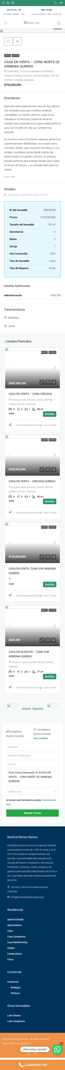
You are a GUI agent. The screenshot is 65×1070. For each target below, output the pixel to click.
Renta (44, 610)
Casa (10, 931)
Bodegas (15, 987)
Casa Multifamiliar (17, 942)
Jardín (11, 326)
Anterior (26, 708)
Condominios (14, 953)
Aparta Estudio (15, 919)
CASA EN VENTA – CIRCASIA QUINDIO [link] (32, 481)
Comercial (13, 981)
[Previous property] (12, 709)
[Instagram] (36, 1053)
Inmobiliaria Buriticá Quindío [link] (29, 425)
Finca (10, 959)
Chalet (11, 948)
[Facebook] (29, 1053)
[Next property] (52, 709)
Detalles (49, 414)
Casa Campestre (16, 936)
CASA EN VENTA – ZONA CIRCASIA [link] (30, 394)
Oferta (15, 55)
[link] (32, 367)
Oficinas (15, 993)
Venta (7, 55)
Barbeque (13, 317)
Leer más (9, 176)
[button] (8, 41)
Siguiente (37, 708)
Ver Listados (40, 738)
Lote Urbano (14, 1015)
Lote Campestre (16, 1021)
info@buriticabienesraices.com (27, 897)
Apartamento (14, 925)
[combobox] (32, 791)
